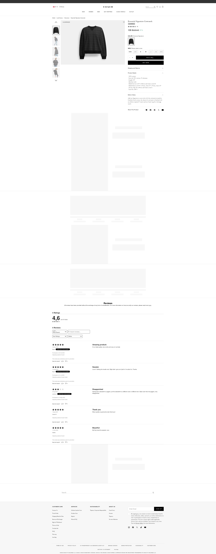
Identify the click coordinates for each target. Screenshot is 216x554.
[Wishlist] (157, 7)
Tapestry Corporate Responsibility (98, 510)
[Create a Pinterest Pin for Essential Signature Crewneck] (154, 110)
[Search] (155, 7)
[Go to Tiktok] (141, 527)
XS (135, 52)
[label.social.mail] (162, 110)
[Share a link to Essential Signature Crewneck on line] (145, 110)
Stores (62, 6)
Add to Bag (149, 57)
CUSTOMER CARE (57, 506)
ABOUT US (112, 506)
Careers (111, 513)
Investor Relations (113, 519)
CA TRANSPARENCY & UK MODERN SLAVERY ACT (92, 545)
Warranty (54, 534)
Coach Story (112, 510)
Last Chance (60, 18)
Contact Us (55, 510)
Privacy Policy (139, 523)
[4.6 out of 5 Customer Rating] (132, 26)
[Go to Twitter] (137, 527)
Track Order (55, 513)
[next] (56, 80)
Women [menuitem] (91, 11)
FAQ (53, 531)
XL (156, 52)
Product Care (74, 513)
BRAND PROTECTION (126, 545)
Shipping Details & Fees (58, 516)
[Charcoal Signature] (93, 42)
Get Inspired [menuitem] (108, 11)
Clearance (66, 18)
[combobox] (151, 7)
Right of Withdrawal (57, 522)
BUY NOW (146, 62)
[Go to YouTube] (145, 527)
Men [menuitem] (98, 11)
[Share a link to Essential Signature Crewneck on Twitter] (158, 110)
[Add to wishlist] (124, 22)
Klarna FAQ (74, 519)
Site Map (54, 537)
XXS (130, 52)
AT (55, 6)
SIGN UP (159, 509)
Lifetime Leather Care (76, 510)
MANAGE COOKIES (112, 545)
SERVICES (74, 506)
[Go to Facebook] (133, 527)
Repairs (73, 516)
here (150, 305)
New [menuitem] (83, 11)
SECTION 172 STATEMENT (104, 549)
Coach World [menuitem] (120, 11)
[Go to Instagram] (129, 527)
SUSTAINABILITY (95, 506)
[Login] (160, 7)
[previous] (56, 22)
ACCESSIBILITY (139, 545)
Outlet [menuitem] (131, 11)
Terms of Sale (55, 525)
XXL (161, 52)
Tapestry (111, 516)
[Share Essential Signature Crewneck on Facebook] (149, 110)
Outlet (53, 18)
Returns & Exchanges (57, 519)
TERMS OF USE (60, 545)
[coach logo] (108, 7)
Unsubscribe (55, 528)
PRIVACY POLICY (72, 545)
